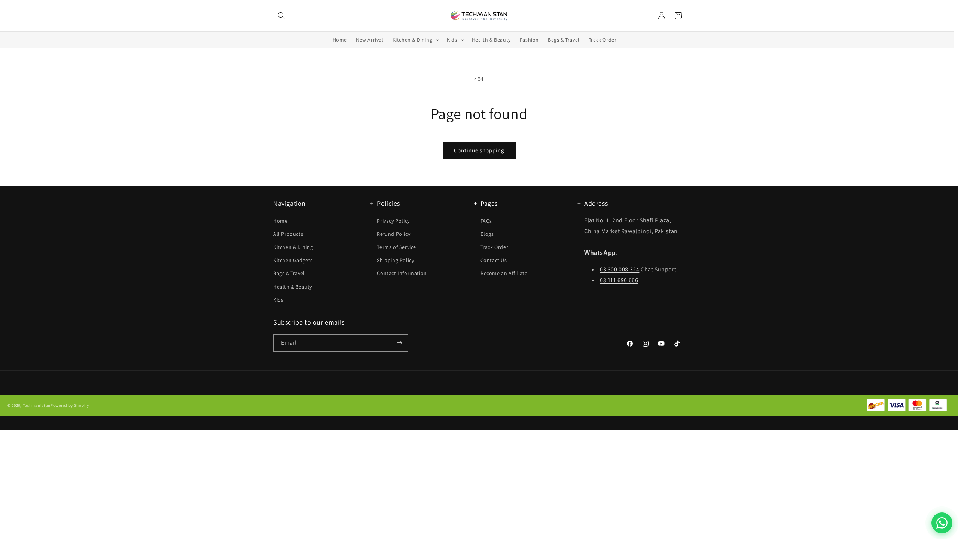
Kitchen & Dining (293, 247)
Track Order (494, 247)
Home (280, 220)
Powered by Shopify (70, 405)
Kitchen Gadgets (293, 260)
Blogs (487, 234)
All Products (288, 234)
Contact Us (493, 260)
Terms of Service (396, 247)
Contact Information (402, 273)
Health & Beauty (292, 286)
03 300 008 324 (619, 270)
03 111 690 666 (619, 280)
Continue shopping (479, 150)
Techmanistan (37, 405)
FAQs (486, 220)
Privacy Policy (393, 220)
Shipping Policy (395, 260)
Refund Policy (393, 234)
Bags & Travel (289, 273)
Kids (278, 299)
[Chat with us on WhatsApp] (941, 522)
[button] (281, 15)
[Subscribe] (399, 342)
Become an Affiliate (503, 273)
